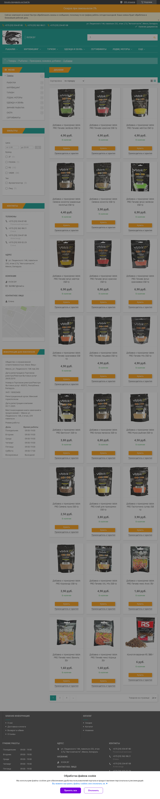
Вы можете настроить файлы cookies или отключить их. (79, 783)
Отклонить (93, 790)
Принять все (70, 790)
